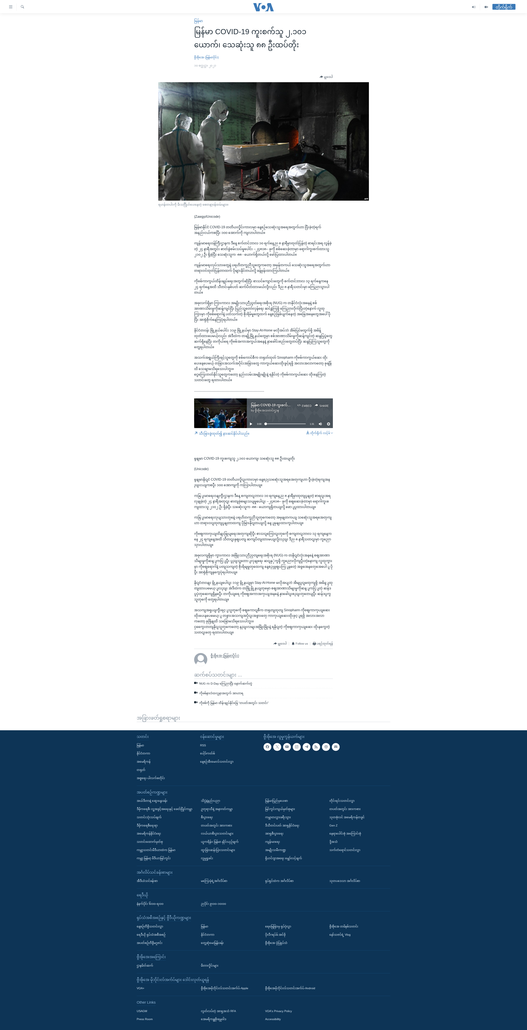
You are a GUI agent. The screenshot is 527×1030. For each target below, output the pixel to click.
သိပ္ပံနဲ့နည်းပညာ (210, 800)
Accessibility (273, 1019)
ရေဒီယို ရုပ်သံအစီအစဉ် (151, 934)
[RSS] (316, 747)
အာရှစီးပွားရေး (274, 833)
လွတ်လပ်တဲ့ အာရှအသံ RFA (218, 1011)
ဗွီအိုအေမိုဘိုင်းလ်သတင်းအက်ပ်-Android (290, 988)
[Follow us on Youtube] (287, 747)
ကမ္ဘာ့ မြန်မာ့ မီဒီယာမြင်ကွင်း (154, 858)
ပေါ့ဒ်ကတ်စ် (207, 753)
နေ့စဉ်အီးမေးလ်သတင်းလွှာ (216, 761)
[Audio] (474, 7)
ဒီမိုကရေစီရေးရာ (147, 825)
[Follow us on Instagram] (297, 747)
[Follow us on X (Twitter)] (277, 747)
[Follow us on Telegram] (306, 747)
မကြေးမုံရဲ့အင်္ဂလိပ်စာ (214, 881)
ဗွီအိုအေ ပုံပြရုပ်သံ (276, 943)
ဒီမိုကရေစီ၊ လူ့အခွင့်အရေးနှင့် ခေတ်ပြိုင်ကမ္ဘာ (164, 809)
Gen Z (333, 825)
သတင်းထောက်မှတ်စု (150, 841)
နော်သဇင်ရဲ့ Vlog (340, 934)
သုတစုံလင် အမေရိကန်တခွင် (347, 817)
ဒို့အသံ (333, 841)
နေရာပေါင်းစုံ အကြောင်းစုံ (345, 833)
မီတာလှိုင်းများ (209, 965)
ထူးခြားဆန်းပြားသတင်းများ (218, 850)
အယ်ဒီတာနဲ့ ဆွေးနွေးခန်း (152, 800)
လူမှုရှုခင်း (207, 858)
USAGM (142, 1011)
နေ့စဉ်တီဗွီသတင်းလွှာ (150, 926)
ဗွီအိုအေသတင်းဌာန (267, 410)
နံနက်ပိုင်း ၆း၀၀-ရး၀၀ (150, 903)
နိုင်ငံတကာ (143, 753)
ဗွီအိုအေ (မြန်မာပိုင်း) (206, 57)
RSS (203, 745)
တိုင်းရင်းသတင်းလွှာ (341, 800)
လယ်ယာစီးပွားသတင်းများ (217, 833)
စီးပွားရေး (207, 817)
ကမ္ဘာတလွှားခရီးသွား (278, 817)
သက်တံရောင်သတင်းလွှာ (344, 850)
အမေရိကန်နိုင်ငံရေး (149, 833)
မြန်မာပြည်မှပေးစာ (276, 800)
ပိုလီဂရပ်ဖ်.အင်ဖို (275, 934)
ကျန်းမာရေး (272, 841)
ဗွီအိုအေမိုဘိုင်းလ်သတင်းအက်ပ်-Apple (224, 988)
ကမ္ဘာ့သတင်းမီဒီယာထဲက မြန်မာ (156, 850)
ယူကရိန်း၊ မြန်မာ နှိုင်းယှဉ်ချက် (220, 841)
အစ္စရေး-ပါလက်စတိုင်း (151, 778)
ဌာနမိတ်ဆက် (145, 965)
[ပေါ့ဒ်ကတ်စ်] (326, 747)
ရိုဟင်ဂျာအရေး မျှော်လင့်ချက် (283, 858)
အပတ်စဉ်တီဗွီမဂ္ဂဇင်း (149, 943)
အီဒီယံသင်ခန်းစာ (147, 881)
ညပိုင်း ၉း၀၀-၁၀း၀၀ (213, 903)
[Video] (486, 7)
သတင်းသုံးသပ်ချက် (149, 817)
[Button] (326, 77)
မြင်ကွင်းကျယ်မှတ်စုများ (280, 809)
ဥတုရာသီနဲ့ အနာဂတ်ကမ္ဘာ (217, 809)
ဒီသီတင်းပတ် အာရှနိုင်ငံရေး (282, 825)
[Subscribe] (336, 747)
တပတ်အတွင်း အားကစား (216, 825)
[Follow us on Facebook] (267, 747)
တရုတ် (141, 769)
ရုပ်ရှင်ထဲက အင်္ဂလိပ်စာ (279, 881)
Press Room (145, 1019)
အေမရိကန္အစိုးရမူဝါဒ (213, 1019)
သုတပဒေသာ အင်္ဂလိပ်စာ (344, 881)
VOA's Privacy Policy (278, 1011)
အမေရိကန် (143, 761)
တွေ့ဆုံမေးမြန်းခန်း (212, 943)
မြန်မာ (198, 21)
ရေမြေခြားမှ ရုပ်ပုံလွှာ (278, 926)
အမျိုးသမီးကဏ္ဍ (275, 850)
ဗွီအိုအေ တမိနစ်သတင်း (343, 926)
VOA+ (140, 988)
